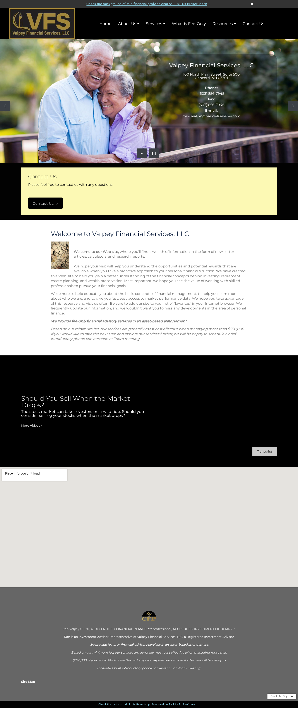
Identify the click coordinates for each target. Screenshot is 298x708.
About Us (127, 23)
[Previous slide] (5, 106)
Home (105, 23)
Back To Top (280, 696)
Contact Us (253, 23)
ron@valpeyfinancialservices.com (211, 116)
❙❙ (154, 153)
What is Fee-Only (189, 23)
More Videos (32, 425)
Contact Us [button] (43, 203)
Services (154, 23)
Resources (222, 23)
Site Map (28, 682)
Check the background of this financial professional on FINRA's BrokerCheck (146, 4)
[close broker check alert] (252, 4)
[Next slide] (293, 106)
